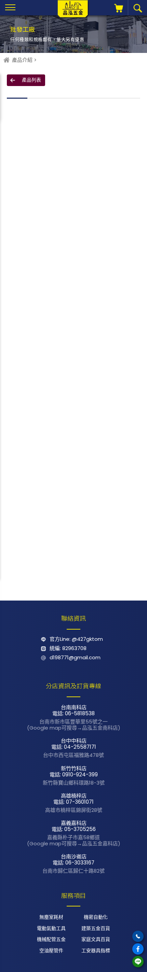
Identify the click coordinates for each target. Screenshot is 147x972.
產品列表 (31, 80)
